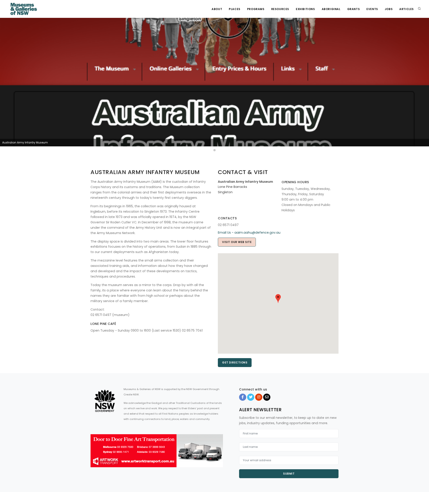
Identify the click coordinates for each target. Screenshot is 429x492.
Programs (256, 9)
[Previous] (4, 85)
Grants (353, 9)
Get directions (234, 362)
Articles (406, 9)
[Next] (424, 85)
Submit (288, 473)
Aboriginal (331, 9)
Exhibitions (305, 9)
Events (372, 9)
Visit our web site (237, 242)
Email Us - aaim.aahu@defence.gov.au (249, 232)
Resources (280, 9)
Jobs (389, 9)
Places (234, 9)
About (217, 9)
